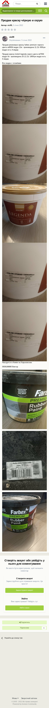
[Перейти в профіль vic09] (5, 39)
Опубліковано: (20, 40)
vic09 (9, 25)
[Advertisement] (24, 669)
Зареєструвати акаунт (24, 590)
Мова (14, 698)
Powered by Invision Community (24, 704)
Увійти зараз (24, 608)
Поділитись (25, 622)
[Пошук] (37, 4)
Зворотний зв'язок (29, 698)
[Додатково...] (44, 38)
